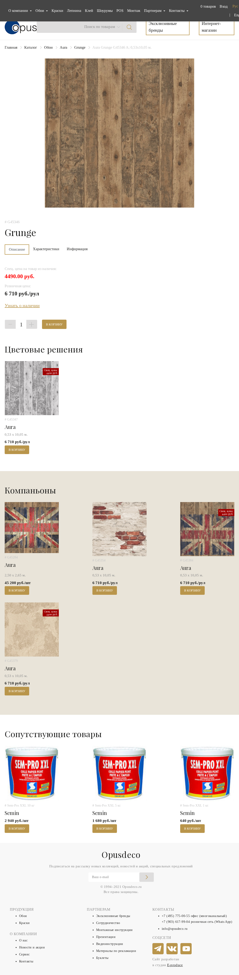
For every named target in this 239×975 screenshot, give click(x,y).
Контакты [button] (177, 11)
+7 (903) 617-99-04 (176, 922)
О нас (23, 940)
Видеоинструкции (109, 944)
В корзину (54, 324)
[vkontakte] (172, 949)
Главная (11, 47)
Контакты (26, 961)
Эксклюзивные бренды (163, 27)
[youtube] (186, 949)
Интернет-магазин (211, 27)
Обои (48, 47)
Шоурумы (105, 11)
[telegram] (158, 949)
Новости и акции (32, 947)
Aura (63, 47)
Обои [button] (40, 11)
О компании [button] (18, 11)
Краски (57, 11)
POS (119, 11)
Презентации (106, 937)
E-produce (175, 965)
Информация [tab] (77, 249)
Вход (224, 6)
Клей (89, 11)
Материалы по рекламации (116, 951)
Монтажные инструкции (114, 930)
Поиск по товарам (99, 26)
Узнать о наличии (22, 305)
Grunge (79, 47)
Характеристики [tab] (46, 249)
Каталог (30, 47)
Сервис (24, 954)
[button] (207, 6)
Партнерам (153, 11)
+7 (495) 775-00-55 (176, 916)
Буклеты (102, 958)
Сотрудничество (108, 923)
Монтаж (133, 11)
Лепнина (74, 11)
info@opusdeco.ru (174, 929)
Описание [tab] (17, 249)
